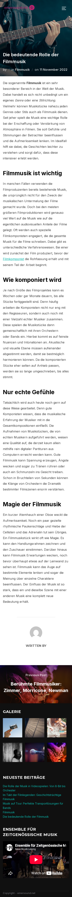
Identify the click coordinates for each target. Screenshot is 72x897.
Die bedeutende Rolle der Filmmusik (26, 816)
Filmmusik (22, 70)
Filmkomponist (13, 259)
